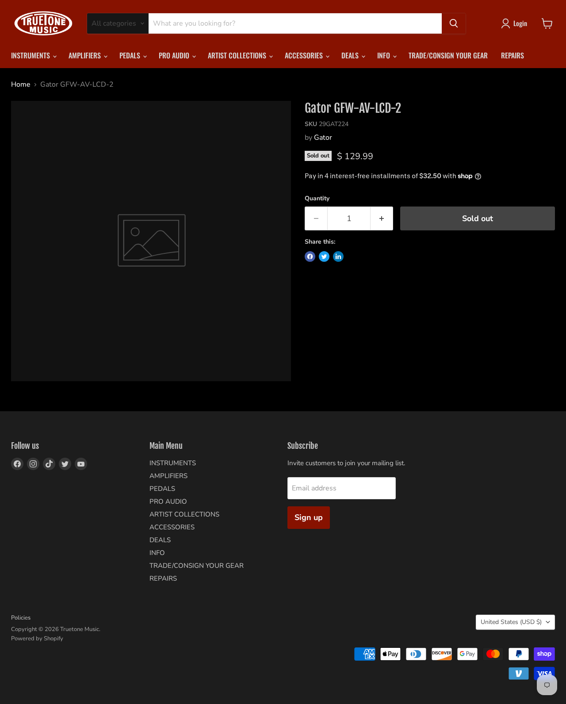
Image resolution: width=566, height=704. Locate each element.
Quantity (317, 198)
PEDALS (130, 55)
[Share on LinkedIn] (338, 256)
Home (21, 84)
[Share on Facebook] (310, 256)
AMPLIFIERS (86, 55)
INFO (384, 55)
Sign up (308, 517)
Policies (21, 618)
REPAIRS (512, 55)
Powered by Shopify (37, 639)
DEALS (350, 55)
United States (511, 622)
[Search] (454, 23)
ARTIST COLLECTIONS (238, 55)
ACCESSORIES (305, 55)
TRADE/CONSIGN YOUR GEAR (448, 55)
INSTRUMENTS (31, 55)
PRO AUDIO (175, 55)
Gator (323, 137)
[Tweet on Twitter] (324, 256)
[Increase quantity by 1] (382, 219)
